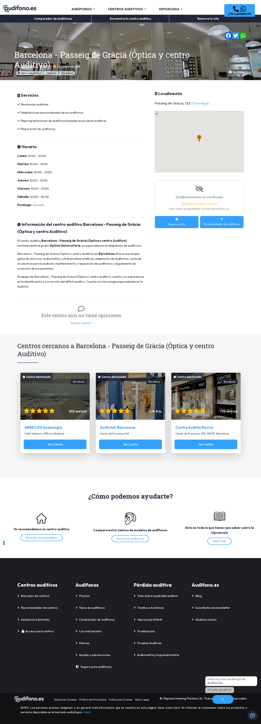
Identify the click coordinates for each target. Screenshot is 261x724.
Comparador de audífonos (97, 619)
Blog (198, 596)
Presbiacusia (146, 631)
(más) (87, 712)
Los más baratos (90, 631)
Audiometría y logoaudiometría (158, 655)
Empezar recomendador (41, 537)
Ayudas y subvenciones (95, 655)
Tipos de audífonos (92, 608)
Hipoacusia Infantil (149, 619)
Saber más (219, 541)
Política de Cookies (120, 699)
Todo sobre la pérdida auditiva (157, 596)
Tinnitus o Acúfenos (150, 608)
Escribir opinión (81, 323)
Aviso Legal (142, 699)
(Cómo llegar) (200, 103)
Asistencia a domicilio (35, 619)
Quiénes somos (206, 619)
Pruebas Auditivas (149, 643)
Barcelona (67, 73)
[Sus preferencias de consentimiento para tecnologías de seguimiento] (4, 543)
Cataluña (51, 73)
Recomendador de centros (39, 608)
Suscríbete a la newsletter (212, 608)
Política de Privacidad (92, 699)
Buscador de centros (35, 596)
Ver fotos (238, 72)
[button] (239, 10)
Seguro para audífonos (96, 667)
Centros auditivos (30, 73)
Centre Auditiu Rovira (194, 427)
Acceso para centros (39, 631)
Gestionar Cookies (65, 699)
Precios (84, 596)
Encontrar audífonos (130, 538)
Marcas (84, 643)
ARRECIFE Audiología (43, 427)
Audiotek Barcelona (117, 427)
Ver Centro (55, 444)
